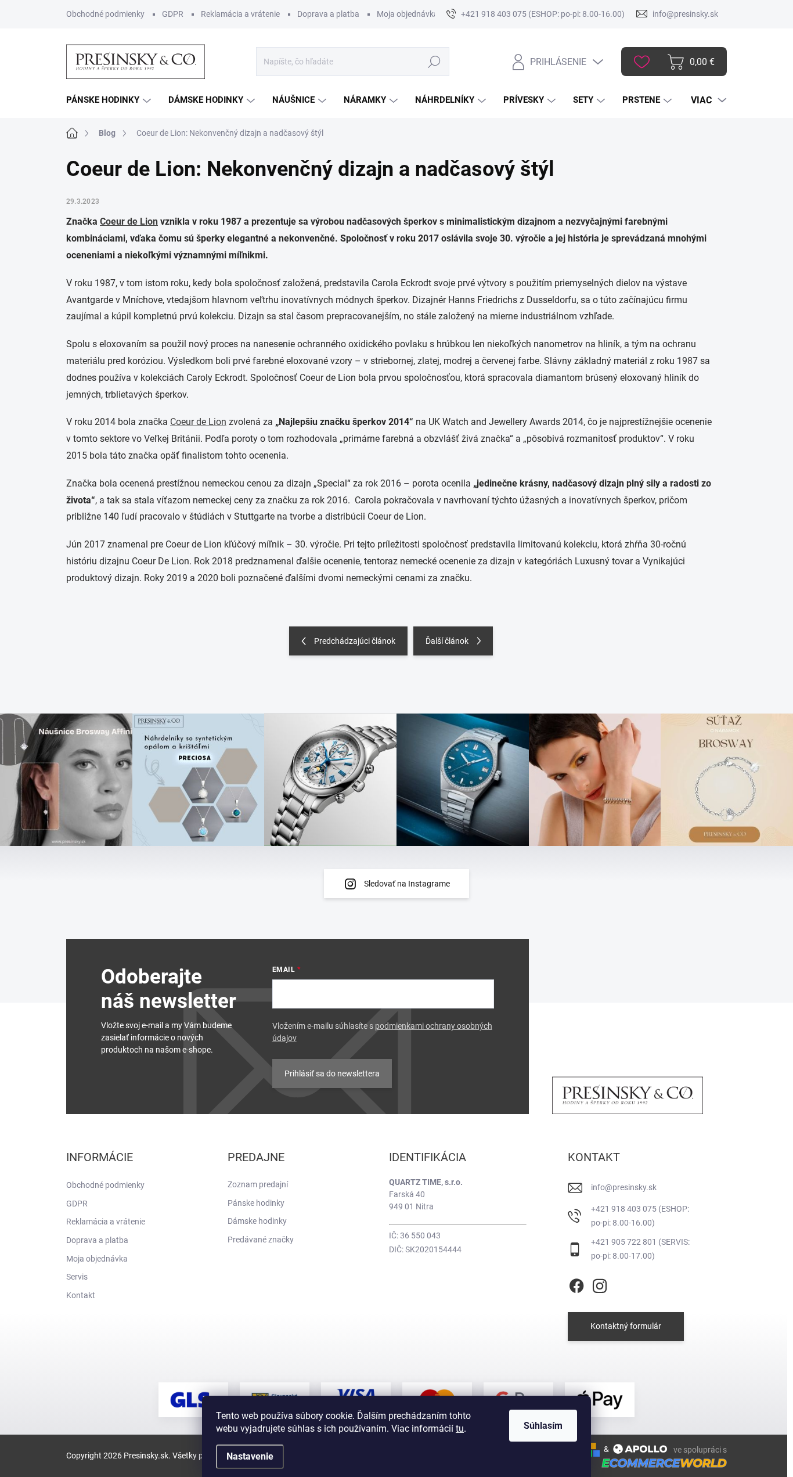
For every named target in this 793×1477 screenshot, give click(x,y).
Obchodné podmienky (105, 14)
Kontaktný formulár (625, 1326)
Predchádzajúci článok (354, 641)
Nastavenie (249, 1456)
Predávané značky (261, 1239)
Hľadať (434, 61)
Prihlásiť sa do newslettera (332, 1073)
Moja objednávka (407, 14)
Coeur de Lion (129, 221)
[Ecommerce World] (660, 1462)
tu (460, 1428)
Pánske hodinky (256, 1203)
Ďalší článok (447, 641)
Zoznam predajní (258, 1184)
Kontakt (80, 1295)
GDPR (172, 14)
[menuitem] (110, 100)
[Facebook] (576, 1283)
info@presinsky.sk (624, 1187)
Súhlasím (543, 1425)
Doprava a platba (328, 14)
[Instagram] (599, 1283)
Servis (77, 1276)
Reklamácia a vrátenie (240, 14)
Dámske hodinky (257, 1221)
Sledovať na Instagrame (407, 883)
